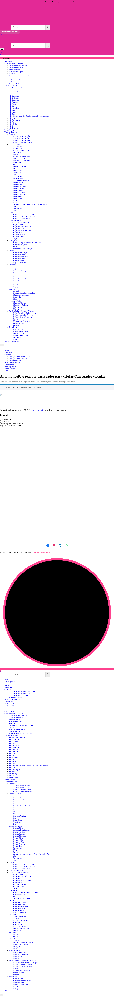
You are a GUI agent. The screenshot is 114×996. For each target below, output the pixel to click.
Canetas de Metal (19, 255)
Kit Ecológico (14, 98)
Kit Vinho (12, 122)
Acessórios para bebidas (21, 136)
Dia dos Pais (8, 62)
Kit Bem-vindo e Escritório (18, 88)
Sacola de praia (18, 323)
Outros (11, 78)
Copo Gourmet (18, 225)
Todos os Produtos (10, 132)
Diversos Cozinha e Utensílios (24, 293)
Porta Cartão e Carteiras (17, 80)
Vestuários (17, 172)
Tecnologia (13, 327)
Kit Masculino (14, 108)
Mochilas (12, 74)
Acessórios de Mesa (20, 267)
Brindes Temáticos (15, 176)
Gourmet (12, 289)
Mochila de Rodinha (20, 305)
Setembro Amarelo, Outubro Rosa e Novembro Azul (31, 204)
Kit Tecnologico (14, 120)
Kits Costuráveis (14, 70)
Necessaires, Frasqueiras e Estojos (21, 76)
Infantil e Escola (19, 158)
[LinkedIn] (60, 546)
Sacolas (16, 325)
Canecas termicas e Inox (21, 218)
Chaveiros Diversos (16, 220)
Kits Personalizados (11, 86)
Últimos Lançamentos (12, 341)
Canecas (12, 212)
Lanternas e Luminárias (21, 160)
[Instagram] (54, 546)
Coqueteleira (17, 233)
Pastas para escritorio (20, 277)
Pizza (15, 299)
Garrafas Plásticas (19, 235)
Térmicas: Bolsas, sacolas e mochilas (22, 84)
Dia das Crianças (19, 184)
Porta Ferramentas (15, 82)
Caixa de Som (18, 329)
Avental (16, 291)
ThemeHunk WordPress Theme (43, 552)
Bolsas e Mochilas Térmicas (23, 315)
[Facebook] (48, 546)
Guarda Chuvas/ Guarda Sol (23, 156)
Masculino (17, 162)
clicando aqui (38, 410)
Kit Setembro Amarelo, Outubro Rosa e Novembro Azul (29, 116)
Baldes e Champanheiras (22, 140)
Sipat (15, 206)
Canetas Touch (18, 261)
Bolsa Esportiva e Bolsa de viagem (25, 313)
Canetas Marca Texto (20, 257)
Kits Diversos (13, 128)
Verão (15, 210)
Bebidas (12, 134)
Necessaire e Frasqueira (21, 321)
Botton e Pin (17, 148)
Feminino (12, 283)
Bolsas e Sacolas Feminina (22, 317)
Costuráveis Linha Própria (13, 64)
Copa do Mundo (10, 711)
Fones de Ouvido (19, 333)
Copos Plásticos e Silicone (22, 231)
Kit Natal (12, 110)
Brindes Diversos (15, 144)
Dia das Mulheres (19, 186)
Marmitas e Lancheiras (21, 295)
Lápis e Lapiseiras (19, 263)
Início (2, 382)
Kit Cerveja (13, 94)
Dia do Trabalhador (20, 194)
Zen (14, 174)
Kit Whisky (13, 124)
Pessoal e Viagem (19, 166)
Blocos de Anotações (20, 271)
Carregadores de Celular (21, 331)
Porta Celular (18, 170)
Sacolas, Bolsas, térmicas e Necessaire (22, 311)
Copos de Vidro (18, 229)
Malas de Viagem (19, 303)
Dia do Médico (18, 190)
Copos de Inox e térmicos (22, 227)
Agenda (16, 269)
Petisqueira (17, 297)
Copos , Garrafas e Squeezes (19, 223)
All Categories (9, 682)
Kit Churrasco (14, 96)
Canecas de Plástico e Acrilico (24, 216)
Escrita (11, 251)
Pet (14, 168)
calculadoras (17, 275)
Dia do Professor (19, 192)
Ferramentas (17, 152)
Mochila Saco (18, 307)
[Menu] (2, 49)
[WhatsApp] (66, 546)
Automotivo (17, 146)
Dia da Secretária (19, 182)
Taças (15, 239)
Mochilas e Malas (15, 301)
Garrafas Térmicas (19, 237)
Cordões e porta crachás (21, 150)
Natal (15, 200)
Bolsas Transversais (16, 68)
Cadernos (16, 273)
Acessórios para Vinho (21, 138)
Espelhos (16, 285)
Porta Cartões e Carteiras (22, 279)
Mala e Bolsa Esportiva (17, 72)
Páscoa (15, 202)
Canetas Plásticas (19, 259)
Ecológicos (13, 241)
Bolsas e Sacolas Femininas (18, 66)
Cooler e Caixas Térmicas (22, 142)
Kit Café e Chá (14, 90)
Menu (6, 680)
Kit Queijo (12, 114)
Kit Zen (11, 126)
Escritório (12, 265)
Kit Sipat (12, 118)
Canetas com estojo (20, 253)
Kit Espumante (14, 100)
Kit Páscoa (12, 112)
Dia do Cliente (18, 188)
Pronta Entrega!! (10, 130)
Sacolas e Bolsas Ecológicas (23, 249)
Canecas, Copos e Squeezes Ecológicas (27, 243)
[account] (1, 54)
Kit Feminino (13, 102)
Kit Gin (11, 106)
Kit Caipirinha (14, 92)
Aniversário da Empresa (21, 180)
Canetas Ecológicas (20, 245)
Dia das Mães (18, 178)
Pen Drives (17, 337)
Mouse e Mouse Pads (20, 335)
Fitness (15, 154)
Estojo (15, 319)
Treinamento (17, 208)
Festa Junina (17, 198)
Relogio (16, 339)
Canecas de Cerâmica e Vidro (23, 214)
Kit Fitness (12, 104)
